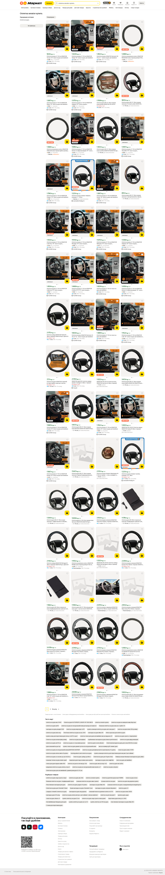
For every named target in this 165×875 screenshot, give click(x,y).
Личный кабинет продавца (96, 849)
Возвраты (92, 831)
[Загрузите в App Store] (23, 829)
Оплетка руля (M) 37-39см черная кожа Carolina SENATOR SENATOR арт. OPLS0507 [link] (107, 150)
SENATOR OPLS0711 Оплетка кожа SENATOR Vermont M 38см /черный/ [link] (107, 382)
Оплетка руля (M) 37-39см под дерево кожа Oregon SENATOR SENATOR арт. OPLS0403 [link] (132, 695)
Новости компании (125, 820)
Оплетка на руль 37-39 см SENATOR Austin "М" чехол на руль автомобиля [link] (107, 196)
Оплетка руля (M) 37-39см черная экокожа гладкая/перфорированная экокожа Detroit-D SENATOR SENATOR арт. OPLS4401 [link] (82, 474)
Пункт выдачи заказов (126, 828)
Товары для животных (64, 856)
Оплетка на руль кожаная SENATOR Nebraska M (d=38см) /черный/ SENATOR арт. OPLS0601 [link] (107, 650)
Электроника (61, 831)
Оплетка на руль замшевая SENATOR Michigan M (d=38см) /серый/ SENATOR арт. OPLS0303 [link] (82, 650)
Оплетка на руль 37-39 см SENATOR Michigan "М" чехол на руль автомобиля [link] (82, 242)
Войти (142, 3)
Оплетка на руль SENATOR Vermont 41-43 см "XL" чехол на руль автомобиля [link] (82, 335)
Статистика (7, 871)
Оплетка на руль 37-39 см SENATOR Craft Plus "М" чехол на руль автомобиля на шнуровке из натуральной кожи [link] (57, 242)
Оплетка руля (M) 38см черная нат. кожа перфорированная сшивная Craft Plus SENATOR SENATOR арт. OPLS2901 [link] (57, 608)
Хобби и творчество (63, 844)
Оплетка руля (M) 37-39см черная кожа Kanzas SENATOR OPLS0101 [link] (106, 103)
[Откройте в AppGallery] (35, 829)
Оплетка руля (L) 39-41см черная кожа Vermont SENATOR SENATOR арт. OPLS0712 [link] (82, 521)
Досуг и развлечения (64, 820)
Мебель (60, 823)
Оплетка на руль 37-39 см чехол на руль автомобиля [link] (106, 289)
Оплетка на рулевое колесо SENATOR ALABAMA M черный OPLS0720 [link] (132, 650)
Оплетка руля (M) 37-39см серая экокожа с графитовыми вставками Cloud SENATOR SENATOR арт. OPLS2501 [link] (57, 520)
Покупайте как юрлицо (95, 826)
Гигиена (60, 828)
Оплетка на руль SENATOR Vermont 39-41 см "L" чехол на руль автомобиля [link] (108, 57)
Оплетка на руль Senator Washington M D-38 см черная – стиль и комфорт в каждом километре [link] (107, 474)
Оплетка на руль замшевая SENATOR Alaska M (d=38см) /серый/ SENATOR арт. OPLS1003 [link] (107, 608)
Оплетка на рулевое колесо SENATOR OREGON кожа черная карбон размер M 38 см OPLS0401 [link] (57, 150)
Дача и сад (61, 846)
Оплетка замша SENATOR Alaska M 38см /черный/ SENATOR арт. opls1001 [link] (57, 335)
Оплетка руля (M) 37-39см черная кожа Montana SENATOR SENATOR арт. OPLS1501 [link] (82, 427)
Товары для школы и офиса (65, 851)
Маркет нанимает (125, 831)
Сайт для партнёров (95, 857)
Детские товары (62, 862)
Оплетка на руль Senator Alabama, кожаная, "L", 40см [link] (81, 196)
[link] (53, 722)
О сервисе (92, 828)
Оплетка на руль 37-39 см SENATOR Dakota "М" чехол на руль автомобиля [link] (107, 428)
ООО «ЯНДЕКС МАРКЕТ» (156, 870)
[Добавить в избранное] (67, 22)
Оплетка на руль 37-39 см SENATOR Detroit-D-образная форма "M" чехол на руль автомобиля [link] (132, 289)
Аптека (60, 838)
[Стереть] (98, 3)
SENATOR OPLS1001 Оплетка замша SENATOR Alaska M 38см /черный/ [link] (132, 428)
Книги (59, 849)
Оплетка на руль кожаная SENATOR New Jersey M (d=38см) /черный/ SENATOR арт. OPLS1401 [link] (132, 608)
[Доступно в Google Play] (29, 829)
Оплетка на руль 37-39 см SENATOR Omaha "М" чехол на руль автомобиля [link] (57, 428)
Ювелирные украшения (64, 864)
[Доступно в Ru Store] (40, 829)
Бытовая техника (62, 826)
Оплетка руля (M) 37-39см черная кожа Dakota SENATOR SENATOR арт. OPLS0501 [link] (132, 382)
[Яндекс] (161, 872)
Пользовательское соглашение (22, 871)
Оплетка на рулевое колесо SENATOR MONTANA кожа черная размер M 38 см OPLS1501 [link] (132, 57)
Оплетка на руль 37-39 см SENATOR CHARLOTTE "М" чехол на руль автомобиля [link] (82, 289)
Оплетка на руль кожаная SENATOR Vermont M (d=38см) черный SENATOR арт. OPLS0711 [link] (82, 695)
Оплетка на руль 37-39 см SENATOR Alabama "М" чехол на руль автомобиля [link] (82, 103)
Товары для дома (62, 836)
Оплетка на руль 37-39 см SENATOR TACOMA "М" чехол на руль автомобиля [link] (132, 150)
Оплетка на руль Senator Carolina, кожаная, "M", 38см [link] (131, 474)
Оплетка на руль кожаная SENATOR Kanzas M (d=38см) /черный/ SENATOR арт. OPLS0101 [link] (132, 563)
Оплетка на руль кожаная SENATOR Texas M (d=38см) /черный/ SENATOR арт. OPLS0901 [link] (107, 520)
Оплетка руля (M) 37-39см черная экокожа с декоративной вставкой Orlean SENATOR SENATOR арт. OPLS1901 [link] (131, 196)
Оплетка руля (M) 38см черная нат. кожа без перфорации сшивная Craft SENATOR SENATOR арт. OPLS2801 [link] (132, 520)
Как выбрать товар (94, 820)
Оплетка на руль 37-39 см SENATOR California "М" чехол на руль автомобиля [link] (57, 289)
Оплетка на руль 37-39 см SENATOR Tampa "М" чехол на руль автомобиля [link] (82, 57)
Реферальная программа (127, 823)
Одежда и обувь (62, 833)
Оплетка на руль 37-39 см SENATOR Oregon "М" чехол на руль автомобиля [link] (57, 196)
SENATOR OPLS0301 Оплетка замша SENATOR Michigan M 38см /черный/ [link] (107, 563)
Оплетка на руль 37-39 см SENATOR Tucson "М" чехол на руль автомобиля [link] (57, 57)
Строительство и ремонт (65, 859)
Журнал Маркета (94, 833)
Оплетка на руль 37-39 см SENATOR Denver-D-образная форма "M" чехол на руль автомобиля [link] (82, 150)
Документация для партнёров (97, 854)
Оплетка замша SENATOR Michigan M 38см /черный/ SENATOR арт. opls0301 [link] (58, 563)
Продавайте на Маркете (96, 851)
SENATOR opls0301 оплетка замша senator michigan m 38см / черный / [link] (81, 382)
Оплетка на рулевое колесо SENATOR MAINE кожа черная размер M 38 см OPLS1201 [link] (82, 563)
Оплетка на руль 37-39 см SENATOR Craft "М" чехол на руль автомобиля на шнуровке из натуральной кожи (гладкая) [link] (57, 695)
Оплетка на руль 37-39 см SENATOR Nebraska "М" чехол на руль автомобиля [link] (107, 242)
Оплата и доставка (94, 823)
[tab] (25, 8)
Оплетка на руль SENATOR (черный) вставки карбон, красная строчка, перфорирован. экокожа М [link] (57, 382)
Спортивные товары (63, 854)
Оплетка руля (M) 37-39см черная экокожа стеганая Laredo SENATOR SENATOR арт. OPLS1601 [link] (131, 103)
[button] (51, 17)
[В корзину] (67, 48)
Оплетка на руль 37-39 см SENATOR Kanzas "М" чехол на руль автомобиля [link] (57, 474)
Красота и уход (62, 841)
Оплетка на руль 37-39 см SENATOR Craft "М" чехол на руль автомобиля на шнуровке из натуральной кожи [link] (132, 335)
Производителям (124, 826)
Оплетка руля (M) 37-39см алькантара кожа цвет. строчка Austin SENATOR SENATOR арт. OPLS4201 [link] (82, 608)
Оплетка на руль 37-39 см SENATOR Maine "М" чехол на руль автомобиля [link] (57, 103)
